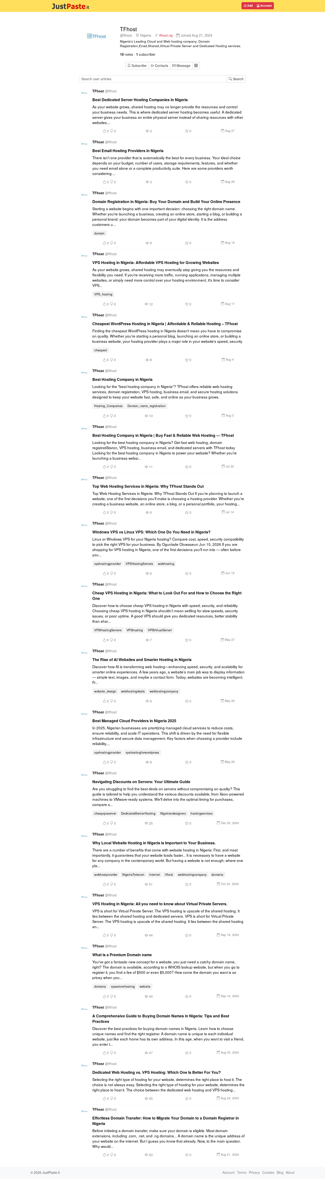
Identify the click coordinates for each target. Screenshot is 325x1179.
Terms (241, 1172)
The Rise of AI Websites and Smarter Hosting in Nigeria (142, 659)
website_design (105, 691)
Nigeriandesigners (173, 813)
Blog (280, 1172)
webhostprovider (106, 874)
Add (249, 5)
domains (217, 874)
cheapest (100, 350)
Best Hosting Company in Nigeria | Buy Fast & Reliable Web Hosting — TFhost (163, 435)
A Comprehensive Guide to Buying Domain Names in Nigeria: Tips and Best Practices (160, 1018)
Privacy (254, 1172)
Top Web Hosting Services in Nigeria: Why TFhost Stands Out (148, 486)
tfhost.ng (165, 35)
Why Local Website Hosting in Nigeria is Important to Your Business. (154, 843)
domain (99, 233)
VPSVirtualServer (160, 630)
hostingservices (201, 813)
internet (154, 874)
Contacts (161, 65)
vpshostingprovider (107, 564)
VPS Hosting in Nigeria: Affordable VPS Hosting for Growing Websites (155, 262)
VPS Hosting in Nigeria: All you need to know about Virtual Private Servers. (159, 903)
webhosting (166, 564)
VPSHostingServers (139, 564)
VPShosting (135, 630)
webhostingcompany (164, 691)
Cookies (268, 1172)
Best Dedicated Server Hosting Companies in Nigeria (140, 99)
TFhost (128, 29)
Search (238, 78)
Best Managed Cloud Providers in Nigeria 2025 (134, 720)
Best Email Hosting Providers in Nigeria (127, 150)
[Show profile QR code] (196, 65)
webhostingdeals (133, 691)
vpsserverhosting (123, 986)
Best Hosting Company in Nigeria (122, 379)
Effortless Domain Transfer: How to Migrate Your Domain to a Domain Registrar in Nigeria (165, 1120)
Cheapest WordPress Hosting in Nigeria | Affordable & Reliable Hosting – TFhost (165, 323)
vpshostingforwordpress (142, 752)
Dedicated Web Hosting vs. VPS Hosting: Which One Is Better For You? (156, 1072)
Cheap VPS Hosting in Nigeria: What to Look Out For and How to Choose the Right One (166, 595)
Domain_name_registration (147, 406)
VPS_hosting (103, 294)
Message (183, 65)
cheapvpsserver (105, 813)
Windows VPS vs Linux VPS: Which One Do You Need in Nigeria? (151, 532)
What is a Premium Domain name (122, 954)
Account (266, 5)
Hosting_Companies (108, 406)
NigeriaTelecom (133, 874)
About (290, 1172)
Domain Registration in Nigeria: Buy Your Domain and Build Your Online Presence (166, 201)
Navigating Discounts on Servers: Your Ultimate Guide (141, 781)
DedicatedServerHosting (138, 813)
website (145, 986)
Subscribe (139, 65)
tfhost (169, 874)
